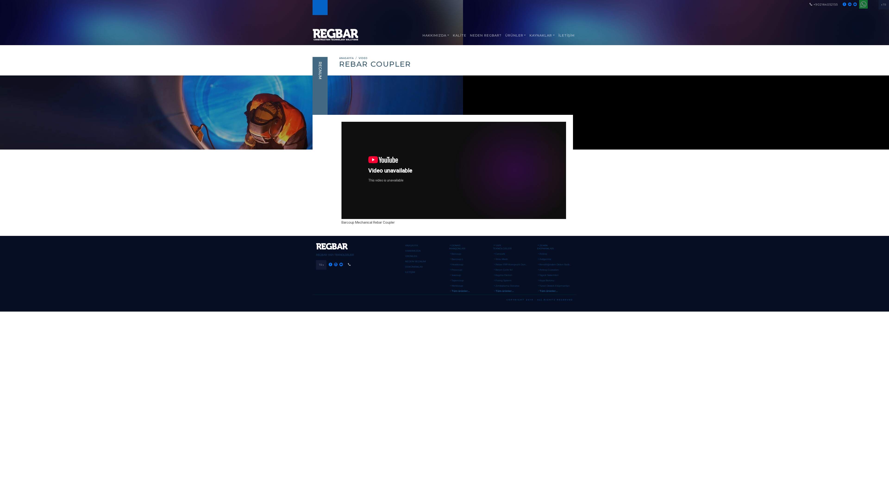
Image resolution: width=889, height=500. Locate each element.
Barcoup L (457, 259)
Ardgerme (545, 259)
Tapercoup (457, 280)
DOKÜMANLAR (414, 266)
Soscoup (456, 275)
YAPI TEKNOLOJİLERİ (502, 247)
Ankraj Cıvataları (549, 269)
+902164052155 (826, 4)
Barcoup (456, 253)
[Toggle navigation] (320, 7)
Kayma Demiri (503, 275)
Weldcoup (457, 285)
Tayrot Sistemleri (549, 275)
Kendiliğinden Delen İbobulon (557, 264)
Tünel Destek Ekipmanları (554, 285)
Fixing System (503, 280)
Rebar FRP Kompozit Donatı (512, 264)
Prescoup (456, 269)
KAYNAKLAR (540, 35)
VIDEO (363, 58)
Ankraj (543, 253)
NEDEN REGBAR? (485, 35)
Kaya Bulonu (546, 280)
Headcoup (457, 264)
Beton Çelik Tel (504, 269)
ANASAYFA (346, 58)
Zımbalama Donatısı (507, 285)
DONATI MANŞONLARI (457, 247)
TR (884, 4)
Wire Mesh (501, 259)
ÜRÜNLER (514, 35)
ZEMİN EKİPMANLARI (545, 247)
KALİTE (459, 35)
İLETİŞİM (566, 35)
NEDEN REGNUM (415, 261)
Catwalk (500, 253)
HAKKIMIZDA (434, 35)
